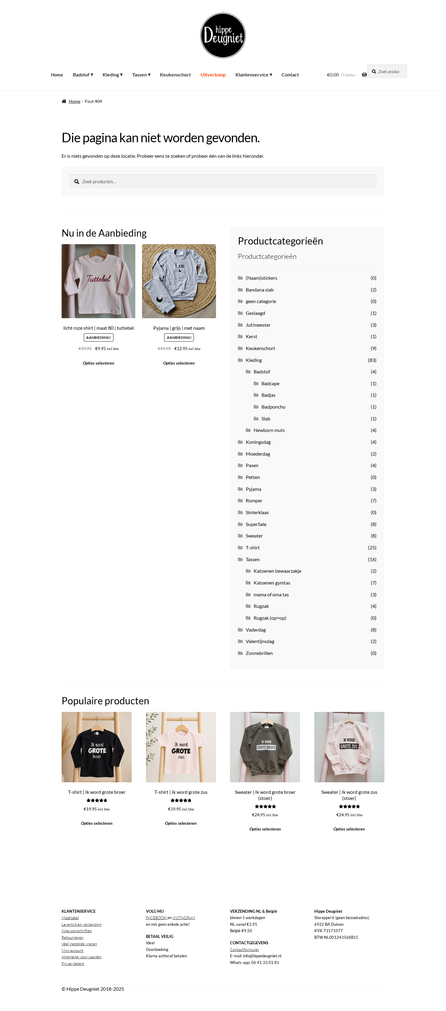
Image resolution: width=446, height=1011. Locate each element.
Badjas (268, 395)
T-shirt (253, 547)
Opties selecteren (179, 363)
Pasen (252, 465)
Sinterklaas (257, 512)
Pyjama (253, 489)
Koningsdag (258, 442)
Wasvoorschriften (77, 930)
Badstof (262, 371)
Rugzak (261, 606)
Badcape (270, 383)
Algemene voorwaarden (82, 956)
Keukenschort (260, 348)
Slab (266, 418)
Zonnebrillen (259, 653)
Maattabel (70, 917)
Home (74, 101)
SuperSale (256, 524)
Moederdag (258, 454)
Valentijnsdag (260, 641)
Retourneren (72, 937)
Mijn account (72, 950)
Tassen (253, 559)
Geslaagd (255, 313)
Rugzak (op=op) (270, 618)
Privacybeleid (73, 963)
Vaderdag (256, 629)
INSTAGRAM (184, 917)
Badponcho (274, 406)
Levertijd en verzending (82, 924)
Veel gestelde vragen (79, 943)
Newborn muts (269, 430)
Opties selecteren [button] (98, 363)
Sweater (254, 535)
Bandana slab (260, 289)
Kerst (251, 336)
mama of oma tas (271, 594)
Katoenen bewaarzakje (277, 571)
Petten (253, 477)
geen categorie (261, 301)
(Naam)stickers (261, 278)
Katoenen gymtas (272, 582)
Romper (254, 500)
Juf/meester (258, 325)
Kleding (254, 360)
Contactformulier (244, 949)
